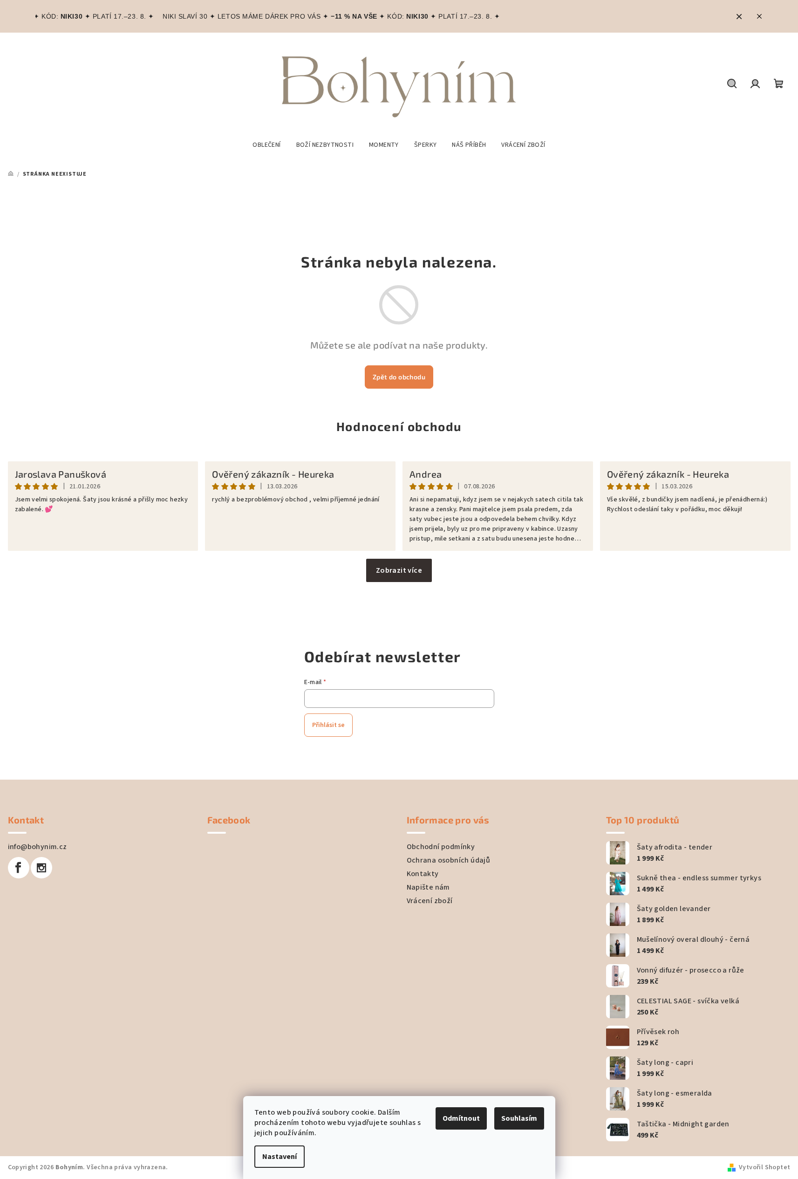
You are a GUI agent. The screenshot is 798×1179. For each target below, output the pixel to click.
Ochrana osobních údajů (449, 860)
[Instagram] (41, 867)
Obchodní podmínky (441, 847)
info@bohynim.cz (37, 847)
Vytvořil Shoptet (764, 1167)
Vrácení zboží (430, 901)
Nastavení (279, 1157)
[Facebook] (18, 867)
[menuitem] (266, 145)
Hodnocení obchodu (399, 426)
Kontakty (423, 874)
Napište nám (428, 887)
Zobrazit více (399, 570)
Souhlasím (519, 1118)
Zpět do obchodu (399, 377)
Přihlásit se (328, 725)
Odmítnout (461, 1118)
